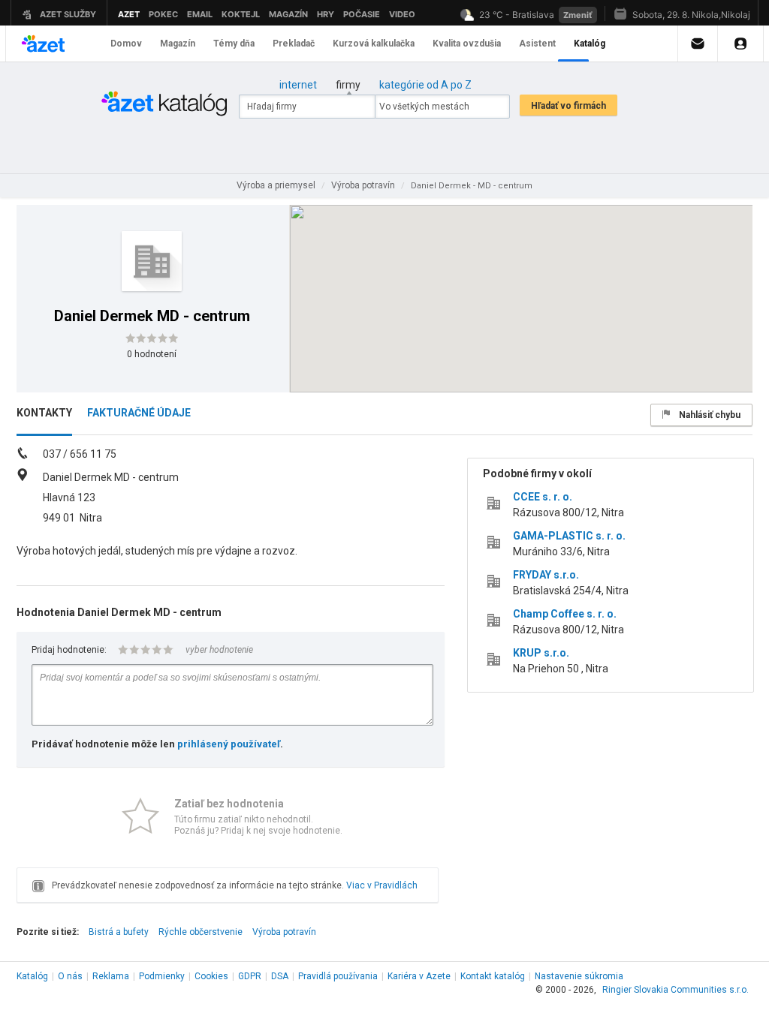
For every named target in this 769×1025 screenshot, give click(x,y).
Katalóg (32, 976)
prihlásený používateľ (228, 744)
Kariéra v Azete (419, 976)
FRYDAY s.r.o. (546, 575)
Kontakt (492, 976)
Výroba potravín (284, 932)
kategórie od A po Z (425, 85)
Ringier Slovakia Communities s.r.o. (675, 989)
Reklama (110, 976)
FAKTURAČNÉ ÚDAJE (139, 413)
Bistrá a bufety (119, 932)
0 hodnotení (151, 354)
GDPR (249, 976)
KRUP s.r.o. (541, 653)
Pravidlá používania (338, 976)
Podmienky (162, 976)
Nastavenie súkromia (579, 976)
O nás (70, 976)
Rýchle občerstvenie (200, 932)
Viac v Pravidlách (382, 885)
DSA (279, 976)
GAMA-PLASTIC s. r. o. (569, 536)
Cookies (211, 976)
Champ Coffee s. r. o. (565, 614)
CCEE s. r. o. (542, 497)
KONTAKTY (44, 413)
